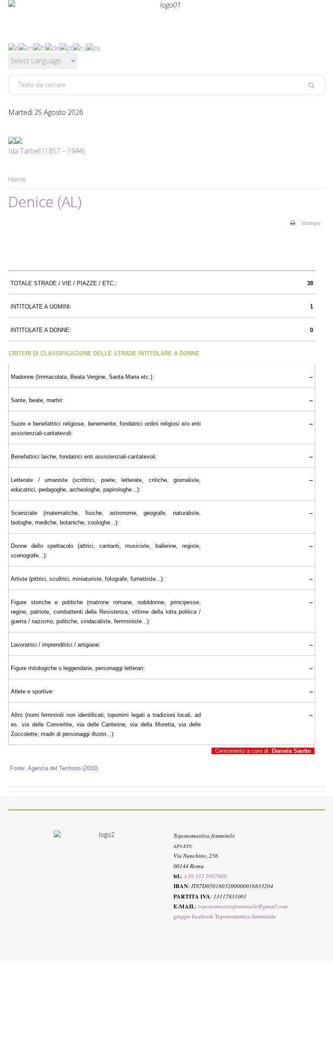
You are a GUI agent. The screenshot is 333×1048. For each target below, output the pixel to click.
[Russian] (79, 47)
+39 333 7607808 (205, 876)
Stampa (310, 223)
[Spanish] (93, 47)
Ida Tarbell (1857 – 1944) (46, 151)
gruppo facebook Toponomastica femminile (224, 916)
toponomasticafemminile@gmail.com (243, 906)
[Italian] (13, 47)
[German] (52, 47)
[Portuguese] (66, 47)
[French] (39, 47)
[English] (26, 47)
